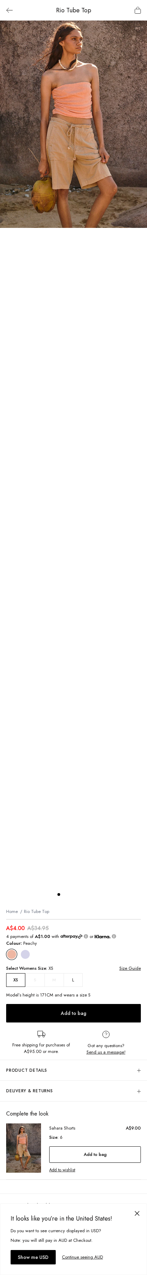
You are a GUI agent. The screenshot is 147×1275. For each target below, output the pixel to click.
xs (15, 980)
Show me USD (33, 1257)
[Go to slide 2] (65, 894)
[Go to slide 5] (86, 894)
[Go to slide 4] (79, 894)
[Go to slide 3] (72, 894)
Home (12, 911)
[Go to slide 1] (58, 894)
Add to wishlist (62, 1170)
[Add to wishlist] (138, 29)
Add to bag (73, 1013)
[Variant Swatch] (11, 954)
